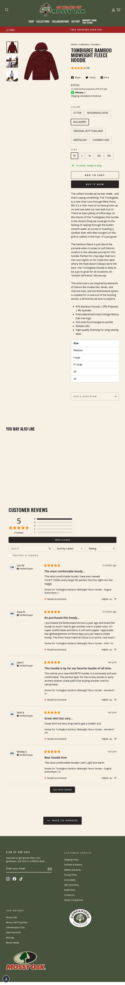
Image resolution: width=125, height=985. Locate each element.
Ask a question (85, 396)
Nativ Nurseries (13, 932)
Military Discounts (72, 869)
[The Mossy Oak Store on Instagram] (8, 879)
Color (75, 107)
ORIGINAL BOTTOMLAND (88, 131)
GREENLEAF (80, 140)
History (75, 21)
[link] (80, 68)
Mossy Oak (11, 917)
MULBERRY (79, 122)
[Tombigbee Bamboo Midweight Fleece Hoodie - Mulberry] (16, 484)
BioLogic (10, 937)
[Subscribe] (50, 869)
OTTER (77, 113)
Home (74, 44)
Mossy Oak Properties (16, 922)
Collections (43, 21)
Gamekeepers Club (15, 927)
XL (90, 155)
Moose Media (12, 942)
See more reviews (62, 789)
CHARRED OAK (101, 140)
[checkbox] (31, 555)
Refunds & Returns (73, 864)
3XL (109, 155)
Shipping (75, 95)
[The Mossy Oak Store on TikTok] (21, 879)
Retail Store (69, 889)
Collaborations (60, 21)
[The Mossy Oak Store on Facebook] (14, 879)
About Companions (73, 900)
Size (74, 149)
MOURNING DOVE (97, 113)
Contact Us (69, 894)
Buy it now (95, 184)
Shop (31, 21)
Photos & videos (26, 555)
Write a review (62, 539)
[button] (53, 519)
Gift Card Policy (71, 884)
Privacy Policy (70, 874)
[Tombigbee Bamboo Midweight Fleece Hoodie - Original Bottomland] (20, 484)
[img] (25, 568)
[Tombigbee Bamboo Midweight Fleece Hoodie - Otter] (8, 484)
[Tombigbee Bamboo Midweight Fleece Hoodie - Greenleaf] (24, 484)
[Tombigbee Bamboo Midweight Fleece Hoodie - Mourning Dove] (12, 484)
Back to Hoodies (65, 820)
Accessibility (69, 879)
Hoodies (95, 44)
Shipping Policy (71, 859)
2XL (99, 155)
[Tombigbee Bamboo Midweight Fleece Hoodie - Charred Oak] (28, 484)
